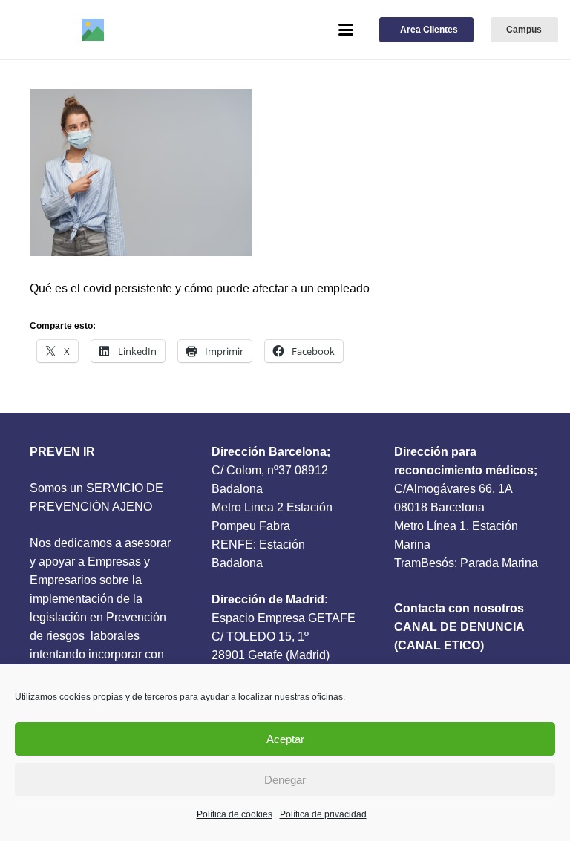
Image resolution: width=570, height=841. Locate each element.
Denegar (285, 779)
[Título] (93, 30)
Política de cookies (234, 814)
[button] (346, 29)
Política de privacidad (323, 814)
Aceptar (285, 739)
